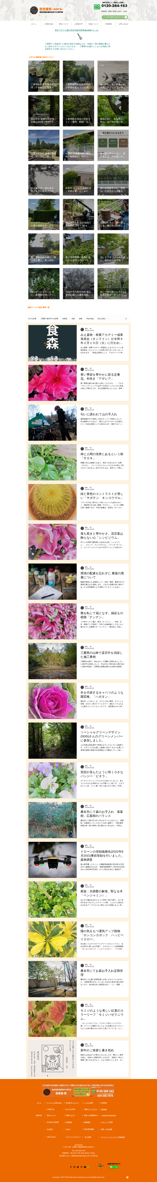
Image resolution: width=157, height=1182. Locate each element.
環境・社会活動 (106, 1129)
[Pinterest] (81, 1167)
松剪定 (64, 318)
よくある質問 (88, 1103)
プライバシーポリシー (73, 1137)
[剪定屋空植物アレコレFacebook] (71, 1167)
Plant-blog (90, 318)
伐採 (73, 318)
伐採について (70, 1115)
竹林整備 (69, 1122)
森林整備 (87, 1122)
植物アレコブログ (90, 1109)
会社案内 (50, 1129)
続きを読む (102, 318)
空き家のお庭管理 (53, 1122)
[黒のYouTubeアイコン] (85, 1167)
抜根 (80, 318)
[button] (126, 319)
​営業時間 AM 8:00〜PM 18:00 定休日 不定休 (78, 1153)
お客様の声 (50, 1109)
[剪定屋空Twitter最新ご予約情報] (78, 1167)
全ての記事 (32, 318)
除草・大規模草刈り (91, 1115)
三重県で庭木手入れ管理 (49, 318)
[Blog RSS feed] (127, 1177)
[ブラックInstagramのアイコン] (74, 1167)
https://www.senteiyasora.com (79, 1177)
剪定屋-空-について (72, 1103)
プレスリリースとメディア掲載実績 (113, 1137)
